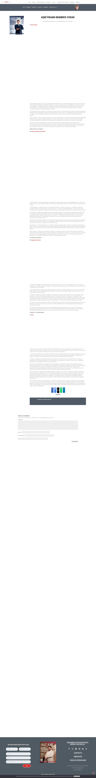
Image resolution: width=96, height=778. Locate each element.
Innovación (40, 7)
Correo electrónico (22, 435)
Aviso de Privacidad (78, 760)
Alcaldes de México (44, 774)
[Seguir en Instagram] (79, 748)
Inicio (29, 2)
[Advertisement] (17, 55)
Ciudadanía (45, 7)
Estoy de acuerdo (77, 776)
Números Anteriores (41, 2)
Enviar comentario (75, 441)
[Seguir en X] (72, 748)
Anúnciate (78, 2)
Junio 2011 (66, 21)
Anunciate (78, 756)
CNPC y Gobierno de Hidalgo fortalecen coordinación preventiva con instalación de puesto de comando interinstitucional (44, 493)
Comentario (20, 419)
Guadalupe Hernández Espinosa (49, 21)
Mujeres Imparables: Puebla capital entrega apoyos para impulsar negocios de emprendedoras (38, 633)
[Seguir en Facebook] (69, 748)
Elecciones (34, 7)
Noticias (34, 2)
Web (19, 438)
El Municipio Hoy (61, 21)
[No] (94, 776)
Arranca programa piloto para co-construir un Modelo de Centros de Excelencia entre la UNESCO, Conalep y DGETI (42, 725)
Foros (53, 2)
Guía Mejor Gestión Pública (63, 2)
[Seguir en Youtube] (75, 748)
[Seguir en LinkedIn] (82, 748)
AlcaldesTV (72, 2)
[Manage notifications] (93, 773)
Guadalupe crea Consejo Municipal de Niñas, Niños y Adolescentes (33, 540)
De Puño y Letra (52, 7)
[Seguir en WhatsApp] (86, 748)
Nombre (20, 432)
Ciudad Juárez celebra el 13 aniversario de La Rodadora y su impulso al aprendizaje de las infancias (39, 586)
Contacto (78, 753)
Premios (48, 2)
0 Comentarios (70, 21)
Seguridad (28, 7)
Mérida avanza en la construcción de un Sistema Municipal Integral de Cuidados (35, 679)
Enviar (26, 765)
